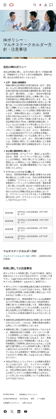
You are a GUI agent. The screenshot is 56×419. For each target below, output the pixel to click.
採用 (32, 398)
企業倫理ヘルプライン (11, 403)
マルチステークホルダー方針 (16, 256)
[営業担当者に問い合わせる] (51, 5)
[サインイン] (45, 5)
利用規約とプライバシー (28, 394)
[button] (5, 5)
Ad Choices (24, 398)
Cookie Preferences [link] (10, 398)
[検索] (34, 5)
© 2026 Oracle (8, 394)
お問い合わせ (27, 403)
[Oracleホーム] (11, 5)
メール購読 (41, 398)
